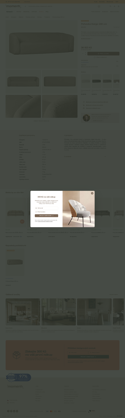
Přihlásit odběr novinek (45, 215)
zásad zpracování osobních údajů (45, 221)
